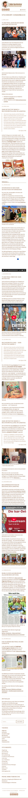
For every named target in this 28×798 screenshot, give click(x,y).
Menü (24, 9)
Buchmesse (5, 753)
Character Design (6, 737)
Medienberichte (5, 741)
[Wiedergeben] (3, 39)
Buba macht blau (19, 577)
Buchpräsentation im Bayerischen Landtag (10, 485)
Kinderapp (4, 761)
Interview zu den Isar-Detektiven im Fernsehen (12, 188)
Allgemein (4, 730)
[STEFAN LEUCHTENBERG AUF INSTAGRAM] (11, 794)
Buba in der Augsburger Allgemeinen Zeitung (11, 574)
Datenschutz (13, 792)
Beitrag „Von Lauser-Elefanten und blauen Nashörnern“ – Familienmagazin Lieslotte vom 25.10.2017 (12, 691)
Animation (4, 732)
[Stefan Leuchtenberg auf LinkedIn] (5, 10)
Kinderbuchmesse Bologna (9, 764)
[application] (14, 33)
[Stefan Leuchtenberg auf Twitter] (9, 10)
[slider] (13, 38)
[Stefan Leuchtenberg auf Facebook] (7, 10)
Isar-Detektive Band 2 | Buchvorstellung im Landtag (14, 421)
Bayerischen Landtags (11, 551)
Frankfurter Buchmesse (8, 756)
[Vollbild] (24, 39)
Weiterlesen (5, 181)
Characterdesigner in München (9, 782)
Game (3, 738)
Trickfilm (4, 769)
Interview (4, 758)
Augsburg (4, 750)
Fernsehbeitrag (6, 755)
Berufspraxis (5, 735)
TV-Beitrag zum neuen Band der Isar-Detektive (13, 23)
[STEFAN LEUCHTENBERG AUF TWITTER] (17, 794)
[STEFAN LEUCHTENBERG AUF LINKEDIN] (13, 794)
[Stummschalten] (22, 39)
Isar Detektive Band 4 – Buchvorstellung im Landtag (14, 110)
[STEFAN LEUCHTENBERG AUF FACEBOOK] (15, 794)
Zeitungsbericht (6, 771)
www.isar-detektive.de (9, 98)
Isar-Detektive (9, 140)
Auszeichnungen (6, 733)
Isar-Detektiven (21, 202)
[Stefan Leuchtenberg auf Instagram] (3, 10)
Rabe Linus (5, 767)
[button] (14, 33)
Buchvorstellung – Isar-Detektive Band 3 (12, 343)
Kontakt (4, 714)
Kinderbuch (5, 763)
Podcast (4, 766)
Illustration (4, 740)
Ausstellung (5, 751)
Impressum (22, 790)
